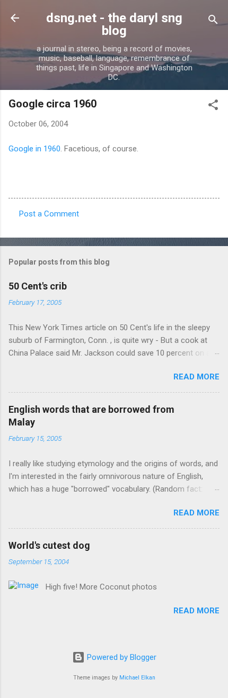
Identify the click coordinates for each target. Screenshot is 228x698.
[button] (213, 106)
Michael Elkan (137, 677)
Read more (196, 377)
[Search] (213, 21)
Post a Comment (49, 214)
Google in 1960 (34, 148)
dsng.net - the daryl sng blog (114, 24)
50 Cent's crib (37, 286)
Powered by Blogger (120, 657)
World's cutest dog (49, 545)
